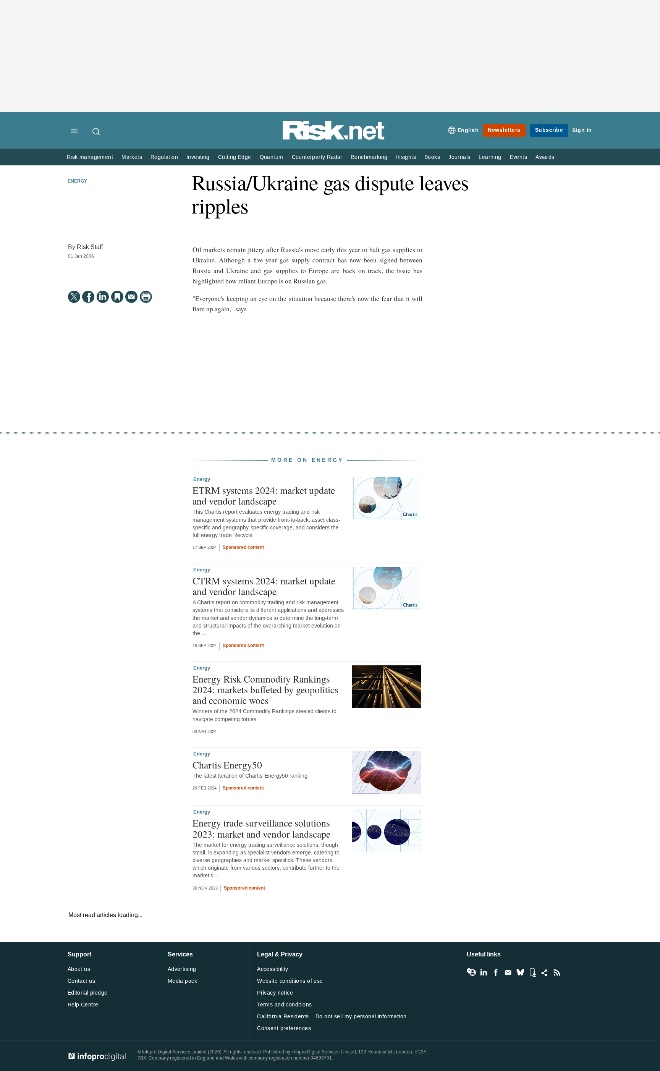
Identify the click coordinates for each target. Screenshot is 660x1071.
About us (79, 969)
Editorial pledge (88, 993)
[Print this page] (146, 297)
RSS (556, 972)
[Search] (97, 131)
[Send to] (131, 297)
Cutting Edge (234, 157)
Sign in (582, 130)
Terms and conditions (284, 1004)
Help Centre (83, 1004)
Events (518, 157)
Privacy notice (275, 993)
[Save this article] (117, 297)
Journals (459, 157)
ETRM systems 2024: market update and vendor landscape (263, 495)
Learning (490, 157)
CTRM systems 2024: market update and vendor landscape (263, 586)
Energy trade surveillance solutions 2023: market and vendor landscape (261, 828)
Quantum (271, 157)
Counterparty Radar (317, 157)
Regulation (164, 157)
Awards (544, 157)
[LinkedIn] (103, 297)
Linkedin (483, 972)
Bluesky (520, 972)
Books (432, 157)
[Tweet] (74, 297)
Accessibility (272, 969)
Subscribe (549, 130)
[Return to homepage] (333, 138)
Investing (198, 157)
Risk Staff (90, 247)
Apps (532, 972)
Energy (77, 181)
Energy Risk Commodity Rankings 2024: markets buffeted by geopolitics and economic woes (265, 689)
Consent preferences (284, 1028)
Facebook (495, 972)
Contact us (81, 981)
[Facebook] (88, 297)
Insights (406, 157)
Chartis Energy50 (227, 764)
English (468, 130)
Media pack (182, 981)
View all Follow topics (471, 972)
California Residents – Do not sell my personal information (331, 1016)
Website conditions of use (290, 981)
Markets (131, 157)
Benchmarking (369, 157)
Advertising (182, 969)
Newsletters (504, 130)
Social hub (544, 972)
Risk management (90, 157)
